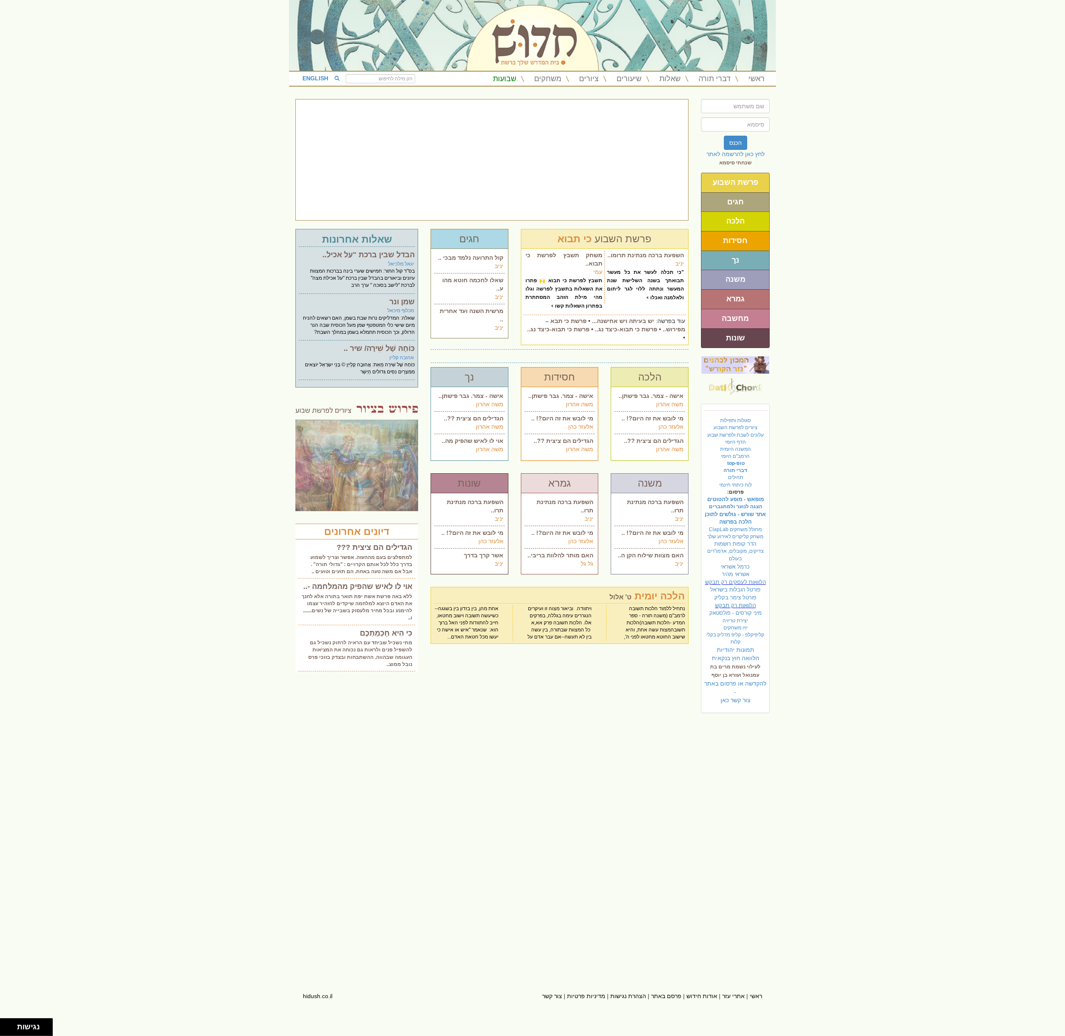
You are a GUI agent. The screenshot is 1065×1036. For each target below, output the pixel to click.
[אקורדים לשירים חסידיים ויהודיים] (735, 384)
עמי (597, 271)
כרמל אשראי (735, 567)
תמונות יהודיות (735, 649)
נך (735, 260)
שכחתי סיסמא (735, 163)
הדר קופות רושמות (735, 544)
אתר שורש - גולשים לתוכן (735, 514)
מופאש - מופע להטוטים (735, 499)
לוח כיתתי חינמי (735, 485)
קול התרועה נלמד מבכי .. (470, 257)
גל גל (587, 563)
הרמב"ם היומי (735, 456)
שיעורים (629, 79)
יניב (499, 266)
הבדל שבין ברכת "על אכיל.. (368, 255)
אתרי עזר (733, 996)
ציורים (589, 79)
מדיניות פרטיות (586, 996)
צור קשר (552, 996)
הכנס (735, 142)
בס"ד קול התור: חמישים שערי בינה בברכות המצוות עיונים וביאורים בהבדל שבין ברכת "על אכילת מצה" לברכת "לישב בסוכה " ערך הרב (362, 278)
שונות (735, 338)
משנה (736, 279)
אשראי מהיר (735, 574)
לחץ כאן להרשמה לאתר (735, 154)
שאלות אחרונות (357, 239)
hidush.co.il (317, 996)
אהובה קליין (401, 357)
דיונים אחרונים (356, 531)
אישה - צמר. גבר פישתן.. (470, 396)
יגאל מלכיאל (401, 264)
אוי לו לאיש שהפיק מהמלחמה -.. (357, 586)
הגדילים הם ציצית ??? (374, 547)
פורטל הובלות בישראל (735, 589)
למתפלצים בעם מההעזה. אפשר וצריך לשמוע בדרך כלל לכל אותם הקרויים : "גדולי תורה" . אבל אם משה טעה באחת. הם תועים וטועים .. (361, 564)
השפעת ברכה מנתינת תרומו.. (645, 255)
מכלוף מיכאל (400, 310)
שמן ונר (402, 302)
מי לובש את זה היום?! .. (562, 418)
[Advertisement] (492, 160)
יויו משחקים (735, 628)
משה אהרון (489, 404)
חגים (735, 202)
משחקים (547, 79)
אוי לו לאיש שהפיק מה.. (472, 440)
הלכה (735, 221)
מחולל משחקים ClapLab (735, 529)
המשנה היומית (735, 449)
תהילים (735, 477)
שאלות (670, 79)
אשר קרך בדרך (483, 555)
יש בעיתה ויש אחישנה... (623, 321)
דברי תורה (714, 79)
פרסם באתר (666, 996)
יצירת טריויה (735, 621)
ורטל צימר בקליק (735, 597)
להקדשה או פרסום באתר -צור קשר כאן (735, 691)
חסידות (735, 240)
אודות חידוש (701, 996)
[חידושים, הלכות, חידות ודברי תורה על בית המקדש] (735, 364)
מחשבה (735, 318)
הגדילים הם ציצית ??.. (473, 418)
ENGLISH (315, 78)
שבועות (504, 79)
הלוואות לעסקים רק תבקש (735, 582)
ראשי (756, 79)
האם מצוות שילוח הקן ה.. (651, 555)
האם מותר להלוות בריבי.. (560, 555)
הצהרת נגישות (628, 996)
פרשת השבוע (735, 182)
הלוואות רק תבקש (735, 605)
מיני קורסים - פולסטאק (735, 613)
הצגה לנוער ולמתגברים (735, 506)
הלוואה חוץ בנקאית (735, 658)
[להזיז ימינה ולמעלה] (11, 1025)
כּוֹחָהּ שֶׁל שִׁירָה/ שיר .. (379, 348)
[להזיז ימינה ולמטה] (11, 1029)
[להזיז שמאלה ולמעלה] (6, 1025)
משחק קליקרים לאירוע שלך (735, 536)
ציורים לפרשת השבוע (735, 427)
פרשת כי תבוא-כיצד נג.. (626, 329)
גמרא (735, 299)
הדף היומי (735, 442)
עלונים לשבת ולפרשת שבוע (735, 435)
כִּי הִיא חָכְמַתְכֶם (386, 633)
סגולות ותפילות (735, 420)
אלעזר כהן (580, 426)
